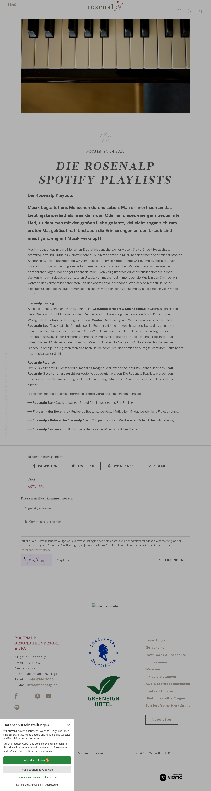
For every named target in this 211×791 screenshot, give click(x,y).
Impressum (51, 784)
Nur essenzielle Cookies (37, 769)
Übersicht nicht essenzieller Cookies (37, 777)
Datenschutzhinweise (28, 784)
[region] (37, 741)
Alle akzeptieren (34, 760)
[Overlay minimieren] (68, 724)
